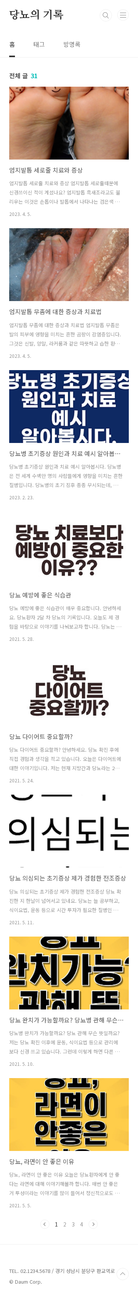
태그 (39, 44)
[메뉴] (123, 15)
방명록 (71, 44)
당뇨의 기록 (36, 15)
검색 (106, 15)
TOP (123, 1274)
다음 (93, 1224)
